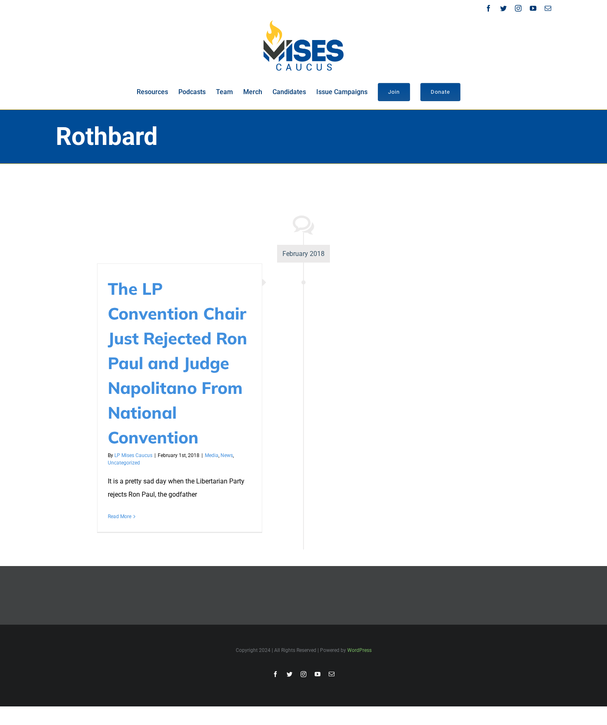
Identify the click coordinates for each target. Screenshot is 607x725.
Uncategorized (124, 463)
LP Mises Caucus (133, 455)
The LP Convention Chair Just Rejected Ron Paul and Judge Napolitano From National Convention (177, 363)
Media (211, 455)
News (227, 455)
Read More (119, 516)
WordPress (359, 650)
